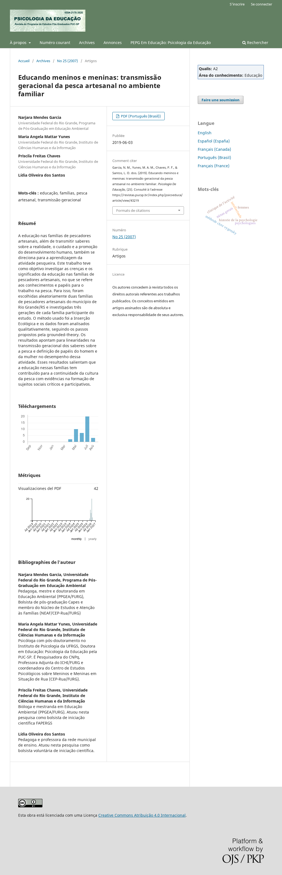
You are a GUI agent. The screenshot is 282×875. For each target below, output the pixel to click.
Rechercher (257, 42)
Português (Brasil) (214, 157)
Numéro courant (55, 42)
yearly (92, 539)
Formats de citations (133, 210)
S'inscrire (237, 4)
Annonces (113, 42)
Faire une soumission (221, 99)
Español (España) (214, 141)
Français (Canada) (214, 149)
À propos (19, 42)
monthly (76, 539)
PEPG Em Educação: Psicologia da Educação (171, 42)
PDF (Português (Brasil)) (140, 116)
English (205, 132)
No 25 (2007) (67, 60)
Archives (87, 42)
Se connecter (261, 4)
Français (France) (213, 165)
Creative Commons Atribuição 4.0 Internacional (142, 815)
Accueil (23, 60)
